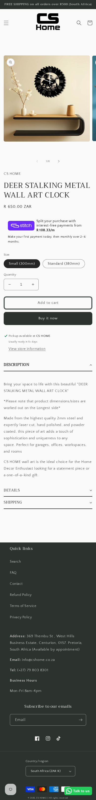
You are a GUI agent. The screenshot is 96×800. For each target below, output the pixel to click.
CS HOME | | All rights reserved (52, 798)
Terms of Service (23, 606)
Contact (16, 584)
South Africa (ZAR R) (46, 771)
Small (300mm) (22, 264)
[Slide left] (37, 161)
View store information (27, 349)
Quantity (10, 274)
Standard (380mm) (64, 264)
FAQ (13, 573)
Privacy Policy (21, 617)
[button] (6, 22)
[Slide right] (58, 161)
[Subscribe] (80, 720)
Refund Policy (21, 595)
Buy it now (48, 318)
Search (15, 562)
